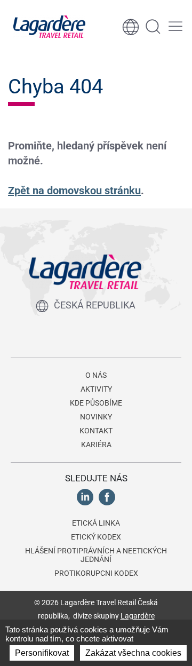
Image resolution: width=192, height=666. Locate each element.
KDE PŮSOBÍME (96, 403)
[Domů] (49, 26)
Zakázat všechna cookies (133, 652)
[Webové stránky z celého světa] (130, 26)
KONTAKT (96, 430)
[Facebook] (107, 496)
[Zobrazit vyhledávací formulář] (153, 26)
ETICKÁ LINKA (96, 523)
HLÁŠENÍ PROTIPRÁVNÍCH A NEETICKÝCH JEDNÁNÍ (96, 555)
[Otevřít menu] (175, 26)
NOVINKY (96, 417)
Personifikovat (42, 652)
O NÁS (96, 375)
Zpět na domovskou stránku (74, 190)
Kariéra (96, 444)
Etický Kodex (96, 537)
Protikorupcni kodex (96, 573)
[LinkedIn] (85, 496)
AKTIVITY (96, 389)
